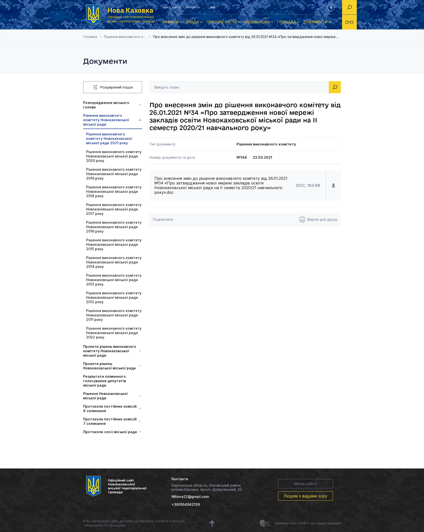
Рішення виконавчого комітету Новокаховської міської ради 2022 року (114, 332)
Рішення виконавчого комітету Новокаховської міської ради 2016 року (114, 226)
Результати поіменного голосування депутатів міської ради (104, 380)
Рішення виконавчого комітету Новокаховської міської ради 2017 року (114, 209)
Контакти (193, 7)
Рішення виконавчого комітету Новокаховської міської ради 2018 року (114, 191)
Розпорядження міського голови (106, 105)
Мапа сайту (171, 7)
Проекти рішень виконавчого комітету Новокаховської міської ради (109, 350)
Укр (212, 7)
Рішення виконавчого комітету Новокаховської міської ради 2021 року (128, 37)
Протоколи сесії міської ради (110, 432)
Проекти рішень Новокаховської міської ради (109, 366)
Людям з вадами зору (305, 495)
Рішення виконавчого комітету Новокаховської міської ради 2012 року (114, 297)
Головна (90, 37)
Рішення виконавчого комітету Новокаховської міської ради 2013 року (114, 279)
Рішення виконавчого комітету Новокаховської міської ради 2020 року (114, 156)
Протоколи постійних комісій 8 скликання (110, 408)
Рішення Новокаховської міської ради (105, 395)
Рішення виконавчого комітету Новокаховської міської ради (106, 119)
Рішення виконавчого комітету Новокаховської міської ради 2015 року (114, 244)
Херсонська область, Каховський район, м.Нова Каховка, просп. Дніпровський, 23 (207, 487)
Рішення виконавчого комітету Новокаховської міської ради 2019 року (114, 173)
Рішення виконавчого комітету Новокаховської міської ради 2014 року (114, 262)
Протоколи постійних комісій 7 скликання (110, 421)
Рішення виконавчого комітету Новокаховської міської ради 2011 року (114, 315)
